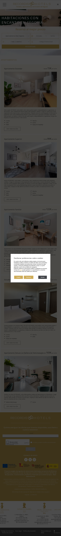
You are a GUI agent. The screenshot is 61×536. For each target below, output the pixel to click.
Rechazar (28, 277)
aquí (21, 270)
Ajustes (42, 277)
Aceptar (18, 277)
